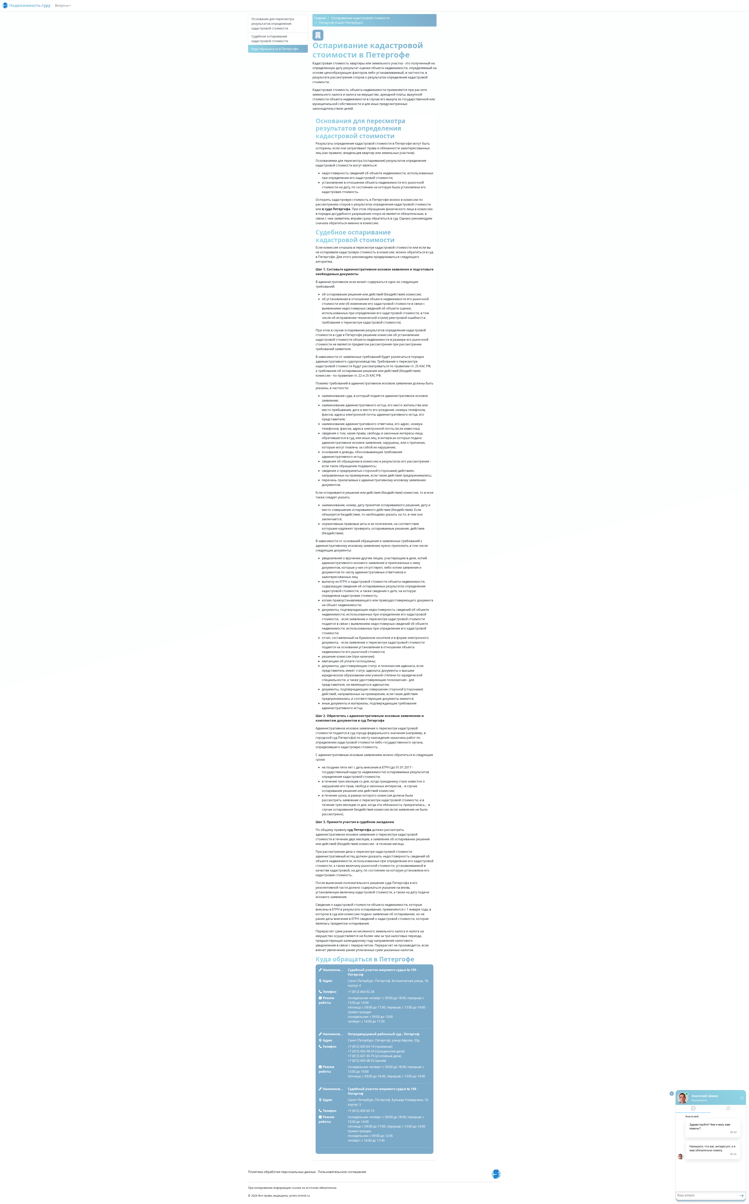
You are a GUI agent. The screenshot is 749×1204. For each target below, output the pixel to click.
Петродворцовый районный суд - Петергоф (383, 1034)
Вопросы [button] (62, 5)
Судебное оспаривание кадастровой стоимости (269, 38)
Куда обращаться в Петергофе (274, 49)
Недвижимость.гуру (29, 5)
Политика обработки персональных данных (282, 1172)
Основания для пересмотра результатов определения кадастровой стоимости (272, 23)
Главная (320, 18)
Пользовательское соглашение (342, 1172)
